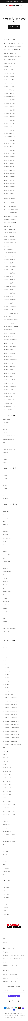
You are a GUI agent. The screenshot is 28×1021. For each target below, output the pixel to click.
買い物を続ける (14, 27)
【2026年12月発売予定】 (9, 90)
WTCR (4, 818)
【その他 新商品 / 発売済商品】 (11, 252)
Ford (4, 548)
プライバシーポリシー (9, 1015)
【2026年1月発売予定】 (9, 126)
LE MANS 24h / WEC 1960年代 (11, 737)
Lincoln (5, 564)
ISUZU (4, 495)
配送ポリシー (22, 1015)
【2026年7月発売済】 (8, 269)
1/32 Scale (6, 897)
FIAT (4, 544)
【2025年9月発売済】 (8, 336)
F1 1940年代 (6, 691)
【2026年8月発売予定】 (9, 103)
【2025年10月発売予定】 (9, 136)
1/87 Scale (6, 884)
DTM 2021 (5, 854)
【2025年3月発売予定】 (9, 156)
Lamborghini (6, 554)
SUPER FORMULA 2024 (9, 808)
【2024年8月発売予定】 (9, 176)
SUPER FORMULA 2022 (9, 814)
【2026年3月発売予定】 (9, 120)
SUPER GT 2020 (7, 788)
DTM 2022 (5, 851)
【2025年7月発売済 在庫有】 (10, 346)
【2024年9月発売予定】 (9, 173)
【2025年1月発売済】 (8, 389)
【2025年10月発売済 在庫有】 (10, 326)
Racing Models (12, 1013)
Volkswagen (6, 601)
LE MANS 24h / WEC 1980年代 (11, 731)
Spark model (6, 419)
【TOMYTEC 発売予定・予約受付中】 (12, 56)
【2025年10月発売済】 (9, 329)
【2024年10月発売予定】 (9, 170)
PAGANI (5, 578)
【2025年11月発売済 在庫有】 (10, 319)
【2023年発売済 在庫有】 (9, 400)
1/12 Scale (5, 904)
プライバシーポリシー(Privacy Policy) (12, 958)
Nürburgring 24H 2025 (9, 838)
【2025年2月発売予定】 (9, 160)
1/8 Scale (5, 907)
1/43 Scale (6, 890)
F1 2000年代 (6, 671)
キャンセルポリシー (21, 1017)
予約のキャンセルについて (9, 981)
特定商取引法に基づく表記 (10, 1017)
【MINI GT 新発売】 (8, 226)
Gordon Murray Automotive (10, 628)
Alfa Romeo (6, 511)
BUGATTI (5, 534)
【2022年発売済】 (7, 410)
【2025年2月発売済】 (8, 383)
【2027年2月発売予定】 (9, 83)
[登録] (23, 990)
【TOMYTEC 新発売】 (8, 236)
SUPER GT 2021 (7, 784)
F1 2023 (5, 654)
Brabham (5, 531)
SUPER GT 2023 (7, 778)
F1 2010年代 (6, 667)
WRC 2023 (6, 761)
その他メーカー (7, 462)
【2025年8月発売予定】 (9, 143)
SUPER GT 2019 (7, 791)
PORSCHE (5, 581)
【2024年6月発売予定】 (9, 183)
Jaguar (5, 621)
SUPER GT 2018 (7, 794)
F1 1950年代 (6, 687)
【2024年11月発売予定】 (9, 166)
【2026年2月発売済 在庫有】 (10, 299)
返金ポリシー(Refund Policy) (10, 978)
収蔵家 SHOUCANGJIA (9, 449)
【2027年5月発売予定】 (9, 73)
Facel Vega (6, 631)
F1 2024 (5, 651)
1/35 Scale (6, 894)
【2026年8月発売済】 (8, 263)
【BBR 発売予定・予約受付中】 (11, 59)
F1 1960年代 (6, 684)
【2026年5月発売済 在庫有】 (10, 279)
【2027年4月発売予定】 (9, 76)
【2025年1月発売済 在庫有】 (10, 386)
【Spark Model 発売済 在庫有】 (11, 209)
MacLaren (5, 568)
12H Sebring (6, 868)
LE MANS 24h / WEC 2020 (10, 717)
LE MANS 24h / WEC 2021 (10, 714)
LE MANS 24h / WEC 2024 (10, 704)
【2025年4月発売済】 (8, 369)
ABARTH (5, 618)
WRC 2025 (6, 754)
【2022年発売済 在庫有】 (9, 406)
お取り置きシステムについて (10, 965)
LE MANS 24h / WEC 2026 (10, 697)
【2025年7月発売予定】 (9, 146)
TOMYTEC (5, 432)
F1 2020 (5, 664)
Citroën (5, 611)
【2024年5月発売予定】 (9, 186)
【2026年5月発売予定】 (9, 113)
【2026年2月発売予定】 (9, 123)
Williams (5, 598)
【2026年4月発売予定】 (9, 116)
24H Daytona (6, 871)
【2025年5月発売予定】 (9, 153)
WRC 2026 (6, 751)
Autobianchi (6, 605)
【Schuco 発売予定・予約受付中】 (11, 49)
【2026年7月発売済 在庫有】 (10, 266)
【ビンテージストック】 (9, 256)
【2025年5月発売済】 (8, 363)
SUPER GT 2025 (7, 771)
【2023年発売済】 (7, 403)
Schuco (5, 426)
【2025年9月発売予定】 (9, 140)
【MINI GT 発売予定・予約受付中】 (12, 53)
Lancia (4, 558)
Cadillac (5, 608)
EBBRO (5, 459)
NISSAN (5, 478)
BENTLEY (5, 524)
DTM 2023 (6, 848)
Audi (4, 521)
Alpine (4, 514)
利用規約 (16, 1015)
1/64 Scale (6, 887)
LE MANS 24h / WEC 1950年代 (11, 741)
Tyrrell (4, 594)
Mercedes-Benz (7, 571)
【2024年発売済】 (7, 396)
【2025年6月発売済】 (8, 356)
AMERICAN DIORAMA (8, 439)
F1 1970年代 (6, 681)
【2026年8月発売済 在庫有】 (10, 259)
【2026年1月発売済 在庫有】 (10, 306)
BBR (4, 442)
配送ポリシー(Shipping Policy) (11, 974)
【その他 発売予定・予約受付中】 (11, 63)
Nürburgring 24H (7, 831)
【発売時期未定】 (7, 66)
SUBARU (5, 485)
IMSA (4, 864)
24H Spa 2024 (7, 824)
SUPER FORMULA (7, 801)
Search (5, 942)
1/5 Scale (5, 910)
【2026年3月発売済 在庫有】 (10, 293)
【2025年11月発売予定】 (9, 133)
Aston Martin (6, 518)
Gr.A (4, 874)
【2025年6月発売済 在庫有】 (10, 353)
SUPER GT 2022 (7, 781)
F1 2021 (5, 661)
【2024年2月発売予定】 (9, 190)
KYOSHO (5, 452)
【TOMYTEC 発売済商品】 (9, 239)
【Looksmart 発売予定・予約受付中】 (12, 46)
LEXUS (4, 472)
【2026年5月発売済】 (8, 283)
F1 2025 (5, 647)
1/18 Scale (6, 900)
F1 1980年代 (6, 677)
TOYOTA (5, 475)
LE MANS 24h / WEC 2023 (10, 707)
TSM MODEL (6, 456)
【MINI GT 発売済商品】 (9, 229)
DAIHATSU (6, 498)
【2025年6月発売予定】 (9, 150)
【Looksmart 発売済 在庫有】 (10, 216)
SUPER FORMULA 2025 (9, 804)
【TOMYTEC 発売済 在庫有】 (10, 243)
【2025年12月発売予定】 (9, 130)
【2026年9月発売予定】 (9, 100)
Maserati (5, 615)
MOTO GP (5, 858)
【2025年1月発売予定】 (9, 163)
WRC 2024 (6, 757)
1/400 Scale (6, 914)
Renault (5, 584)
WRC (4, 747)
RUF (4, 588)
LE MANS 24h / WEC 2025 (10, 701)
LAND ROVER (6, 561)
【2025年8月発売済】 (8, 343)
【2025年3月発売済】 (8, 376)
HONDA (5, 482)
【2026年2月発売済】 (8, 303)
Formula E (5, 861)
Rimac (4, 635)
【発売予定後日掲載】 (8, 70)
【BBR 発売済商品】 (8, 249)
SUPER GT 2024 (7, 774)
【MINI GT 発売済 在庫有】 (10, 232)
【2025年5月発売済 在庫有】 (10, 359)
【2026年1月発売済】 (8, 309)
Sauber (5, 574)
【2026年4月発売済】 (8, 289)
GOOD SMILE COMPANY (9, 436)
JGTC (4, 798)
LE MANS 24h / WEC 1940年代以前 (12, 744)
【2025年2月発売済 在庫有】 (10, 380)
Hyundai (5, 551)
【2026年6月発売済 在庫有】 (10, 273)
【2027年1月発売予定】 (9, 86)
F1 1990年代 (6, 674)
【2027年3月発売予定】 (9, 80)
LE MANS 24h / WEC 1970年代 (11, 734)
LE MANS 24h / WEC (8, 694)
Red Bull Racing (7, 591)
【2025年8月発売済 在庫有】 (10, 339)
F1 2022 (5, 657)
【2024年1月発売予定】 (9, 193)
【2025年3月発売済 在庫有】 (10, 373)
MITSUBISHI (6, 492)
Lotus (4, 625)
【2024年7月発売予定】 (9, 180)
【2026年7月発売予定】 (9, 106)
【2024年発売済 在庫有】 (9, 393)
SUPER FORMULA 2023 (9, 811)
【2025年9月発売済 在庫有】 (10, 333)
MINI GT (5, 429)
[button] (3, 5)
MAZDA (5, 488)
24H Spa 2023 (7, 828)
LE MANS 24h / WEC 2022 (10, 711)
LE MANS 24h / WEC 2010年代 (11, 721)
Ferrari (4, 541)
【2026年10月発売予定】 (9, 96)
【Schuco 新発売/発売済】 (9, 219)
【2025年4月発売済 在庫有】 (10, 366)
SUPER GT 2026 (7, 767)
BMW (4, 528)
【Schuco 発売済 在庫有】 (9, 222)
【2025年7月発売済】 (8, 349)
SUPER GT (5, 764)
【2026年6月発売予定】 (9, 110)
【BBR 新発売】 (7, 246)
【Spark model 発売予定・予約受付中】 (13, 43)
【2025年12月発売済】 (9, 316)
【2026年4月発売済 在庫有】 (10, 286)
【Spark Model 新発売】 (9, 202)
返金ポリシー (6, 962)
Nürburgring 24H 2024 (9, 841)
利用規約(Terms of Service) (10, 952)
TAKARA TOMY (7, 446)
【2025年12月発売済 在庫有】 (10, 313)
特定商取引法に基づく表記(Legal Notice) (13, 955)
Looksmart (6, 422)
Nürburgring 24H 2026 (9, 834)
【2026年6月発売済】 (8, 276)
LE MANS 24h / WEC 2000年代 (11, 724)
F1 (3, 644)
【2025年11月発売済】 (8, 323)
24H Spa (5, 821)
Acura (4, 508)
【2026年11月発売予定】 (9, 93)
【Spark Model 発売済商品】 (10, 206)
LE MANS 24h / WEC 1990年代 (11, 727)
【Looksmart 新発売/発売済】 (10, 212)
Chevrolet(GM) (7, 538)
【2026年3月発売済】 (8, 296)
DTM (4, 844)
